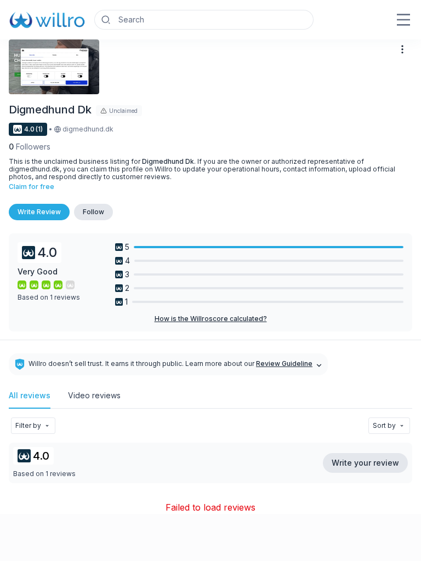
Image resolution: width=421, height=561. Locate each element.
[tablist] (210, 400)
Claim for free (31, 187)
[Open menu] (403, 19)
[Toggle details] (319, 364)
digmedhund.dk (87, 129)
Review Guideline (284, 364)
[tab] (29, 400)
